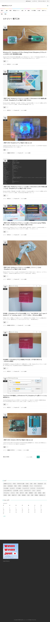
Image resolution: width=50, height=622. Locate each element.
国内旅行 (31, 492)
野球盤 (36, 495)
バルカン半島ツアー (8, 490)
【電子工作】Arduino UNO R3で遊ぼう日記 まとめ (18, 440)
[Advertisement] (25, 469)
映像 (28, 10)
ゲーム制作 (18, 488)
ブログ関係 (33, 10)
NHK (35, 483)
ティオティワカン (40, 488)
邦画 (32, 495)
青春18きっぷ (42, 495)
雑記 (2, 14)
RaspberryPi (16, 110)
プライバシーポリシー (42, 1)
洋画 (19, 495)
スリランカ (33, 488)
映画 (10, 10)
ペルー (33, 490)
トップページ (34, 1)
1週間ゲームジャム (7, 483)
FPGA (14, 483)
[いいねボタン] (4, 61)
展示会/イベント (16, 10)
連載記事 (9, 152)
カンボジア (12, 488)
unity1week (10, 485)
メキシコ (12, 492)
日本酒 (5, 495)
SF (45, 483)
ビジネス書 (16, 490)
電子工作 (9, 64)
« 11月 (4, 516)
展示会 (39, 492)
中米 (17, 492)
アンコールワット (38, 485)
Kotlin (27, 483)
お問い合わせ (28, 1)
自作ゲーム (44, 10)
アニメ (31, 485)
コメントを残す (15, 64)
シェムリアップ (26, 488)
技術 (2, 10)
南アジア (22, 492)
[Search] (38, 457)
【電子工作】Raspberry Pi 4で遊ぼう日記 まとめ (17, 143)
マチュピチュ (6, 492)
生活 (28, 495)
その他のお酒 (25, 485)
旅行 (7, 10)
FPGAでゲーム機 (20, 483)
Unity (5, 485)
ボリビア (38, 490)
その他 (39, 10)
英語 (5, 14)
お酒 (22, 10)
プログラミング (27, 490)
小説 (35, 492)
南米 (26, 492)
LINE (31, 483)
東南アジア (14, 495)
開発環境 (9, 325)
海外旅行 (24, 495)
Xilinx (15, 485)
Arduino (19, 450)
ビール (21, 490)
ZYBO (19, 485)
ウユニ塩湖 (6, 488)
